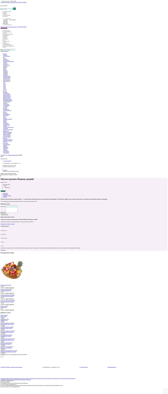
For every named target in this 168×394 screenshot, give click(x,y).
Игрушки (5, 142)
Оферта (8, 378)
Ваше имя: (3, 206)
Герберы (5, 126)
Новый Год (5, 147)
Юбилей (5, 145)
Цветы (4, 42)
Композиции (6, 131)
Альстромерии (6, 124)
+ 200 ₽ (2, 337)
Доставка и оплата (7, 11)
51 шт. (4, 88)
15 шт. (4, 84)
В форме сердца (6, 76)
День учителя (6, 151)
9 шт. (4, 83)
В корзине (5, 75)
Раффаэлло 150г (4, 320)
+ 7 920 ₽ (3, 325)
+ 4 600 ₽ (3, 345)
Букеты (4, 90)
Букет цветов (6, 43)
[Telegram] (30, 377)
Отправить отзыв (4, 214)
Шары (4, 47)
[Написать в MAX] (5, 4)
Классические (6, 60)
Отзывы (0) (5, 194)
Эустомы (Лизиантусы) (8, 127)
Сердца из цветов (7, 135)
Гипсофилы (5, 115)
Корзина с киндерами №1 (6, 347)
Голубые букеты (6, 101)
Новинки (5, 36)
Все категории (6, 30)
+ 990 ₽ (2, 321)
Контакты (5, 16)
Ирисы (4, 121)
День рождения (6, 144)
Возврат (5, 12)
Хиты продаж (6, 41)
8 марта (4, 149)
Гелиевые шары (6, 137)
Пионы (4, 117)
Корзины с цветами (7, 132)
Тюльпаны (5, 128)
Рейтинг (2, 213)
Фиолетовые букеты (7, 100)
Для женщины (6, 105)
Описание (5, 193)
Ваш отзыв (3, 212)
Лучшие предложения (8, 34)
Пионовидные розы (7, 119)
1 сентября (5, 150)
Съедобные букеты (7, 44)
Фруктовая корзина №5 (6, 290)
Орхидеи (5, 120)
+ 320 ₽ (2, 317)
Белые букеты (6, 93)
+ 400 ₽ (2, 341)
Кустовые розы (6, 114)
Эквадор (5, 62)
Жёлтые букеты (6, 98)
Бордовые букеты (7, 97)
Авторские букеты (7, 31)
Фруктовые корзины (7, 139)
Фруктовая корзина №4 (6, 285)
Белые (4, 68)
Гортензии (5, 113)
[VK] (70, 377)
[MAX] (50, 377)
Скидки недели (6, 56)
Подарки (5, 37)
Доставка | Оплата (7, 195)
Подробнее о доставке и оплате (8, 224)
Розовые (5, 70)
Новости (5, 13)
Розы (4, 40)
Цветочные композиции (8, 45)
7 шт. (4, 82)
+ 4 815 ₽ (3, 349)
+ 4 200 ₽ (3, 333)
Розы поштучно (6, 81)
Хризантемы (6, 123)
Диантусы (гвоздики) (8, 129)
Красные (5, 67)
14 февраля (5, 148)
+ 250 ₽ (2, 329)
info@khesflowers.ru (112, 367)
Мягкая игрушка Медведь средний (8, 351)
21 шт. (4, 85)
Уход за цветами (6, 15)
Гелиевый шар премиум (6, 336)
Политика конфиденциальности (17, 378)
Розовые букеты (6, 95)
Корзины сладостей (7, 140)
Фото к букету (4, 307)
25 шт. (4, 87)
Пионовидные (6, 65)
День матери (6, 152)
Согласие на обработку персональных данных (35, 378)
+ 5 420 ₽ (3, 353)
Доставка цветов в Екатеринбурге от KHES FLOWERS (14, 354)
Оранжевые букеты (7, 99)
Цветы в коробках (7, 133)
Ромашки (5, 122)
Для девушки (6, 104)
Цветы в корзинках (21, 379)
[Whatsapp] (10, 377)
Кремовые (5, 71)
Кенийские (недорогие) (8, 61)
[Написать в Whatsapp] (9, 357)
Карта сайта (68, 378)
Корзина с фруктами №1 (6, 344)
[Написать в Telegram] (3, 4)
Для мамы (5, 106)
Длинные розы (6, 78)
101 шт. (4, 89)
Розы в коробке (6, 134)
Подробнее (3, 250)
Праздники (5, 38)
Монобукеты (6, 35)
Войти (2, 51)
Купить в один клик (10, 287)
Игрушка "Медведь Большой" (7, 301)
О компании (3, 378)
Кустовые (5, 63)
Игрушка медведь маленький (7, 296)
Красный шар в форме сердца (7, 340)
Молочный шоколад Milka (6, 328)
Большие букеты (6, 77)
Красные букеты (6, 94)
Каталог (5, 32)
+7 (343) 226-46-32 (7, 24)
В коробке (5, 73)
